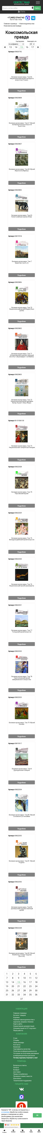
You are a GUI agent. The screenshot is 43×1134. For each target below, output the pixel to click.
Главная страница (19, 1013)
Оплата (16, 1067)
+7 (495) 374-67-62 (16, 17)
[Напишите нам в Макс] (27, 18)
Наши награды (18, 1042)
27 (18, 990)
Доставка (17, 1072)
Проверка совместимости (22, 1076)
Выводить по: (32, 41)
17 (32, 47)
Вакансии (16, 1047)
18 (36, 982)
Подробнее (22, 91)
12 (36, 978)
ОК (37, 1115)
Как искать (17, 1078)
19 (7, 986)
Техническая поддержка (22, 1080)
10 (24, 978)
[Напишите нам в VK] (33, 18)
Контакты (16, 1045)
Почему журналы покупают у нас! (25, 1058)
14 (16, 47)
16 (27, 47)
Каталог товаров (19, 1015)
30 (36, 990)
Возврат (16, 1070)
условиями (5, 1112)
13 (10, 47)
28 (24, 990)
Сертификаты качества (21, 1049)
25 (7, 990)
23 (30, 986)
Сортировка (20, 41)
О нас (15, 1038)
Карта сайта (17, 1024)
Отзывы (16, 1040)
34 (24, 994)
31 (7, 994)
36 (36, 994)
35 (30, 994)
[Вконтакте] (21, 1089)
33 (18, 994)
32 (13, 994)
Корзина (16, 1017)
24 (36, 986)
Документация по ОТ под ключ (24, 1028)
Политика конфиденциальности (25, 1051)
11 (30, 978)
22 (24, 986)
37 (21, 999)
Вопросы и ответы (20, 1065)
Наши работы (18, 1030)
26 (13, 990)
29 (30, 990)
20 (13, 986)
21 (18, 986)
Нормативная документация (23, 1026)
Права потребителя (20, 1074)
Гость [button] (22, 12)
